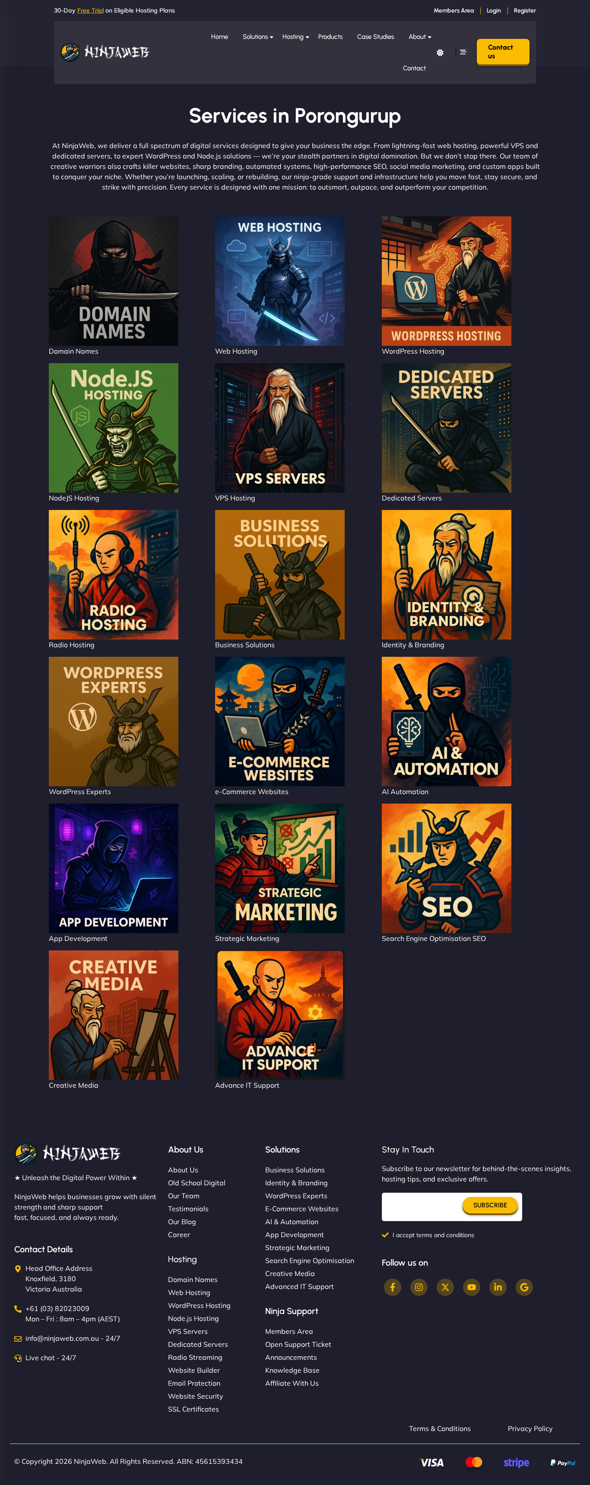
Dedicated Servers (412, 498)
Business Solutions (245, 644)
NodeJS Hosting (74, 498)
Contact (414, 68)
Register (525, 10)
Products (330, 37)
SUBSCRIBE (490, 1205)
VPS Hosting (235, 498)
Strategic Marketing (247, 938)
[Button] (440, 52)
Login (494, 10)
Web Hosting (236, 351)
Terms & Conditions (440, 1428)
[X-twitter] (445, 1287)
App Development (78, 938)
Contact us (500, 51)
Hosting (293, 37)
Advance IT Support (247, 1085)
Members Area (454, 10)
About (417, 37)
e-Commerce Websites (252, 791)
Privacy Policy (530, 1428)
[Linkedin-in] (498, 1287)
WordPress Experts (80, 791)
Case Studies (375, 37)
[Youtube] (471, 1287)
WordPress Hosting (413, 351)
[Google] (524, 1287)
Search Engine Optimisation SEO (434, 938)
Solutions (255, 37)
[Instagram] (419, 1287)
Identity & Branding (413, 644)
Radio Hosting (72, 644)
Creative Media (73, 1085)
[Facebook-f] (392, 1287)
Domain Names (73, 351)
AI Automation (405, 791)
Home (219, 37)
